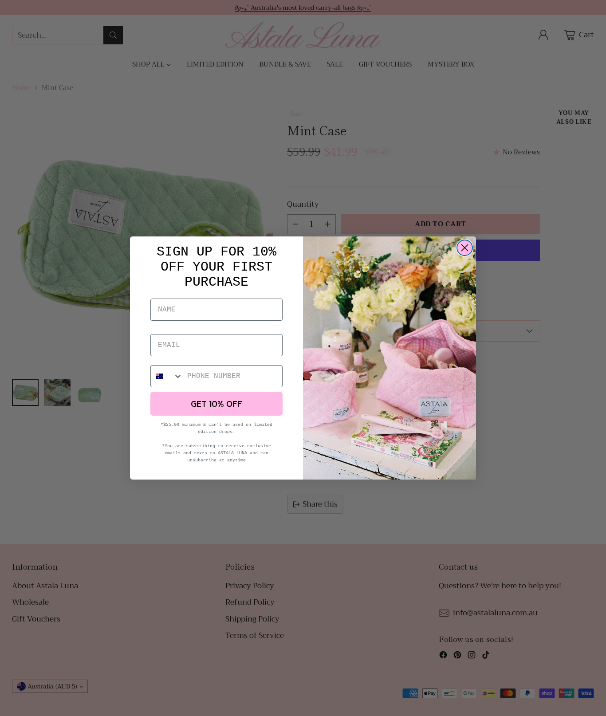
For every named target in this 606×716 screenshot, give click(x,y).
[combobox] (167, 376)
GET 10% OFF (216, 403)
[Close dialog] (464, 248)
